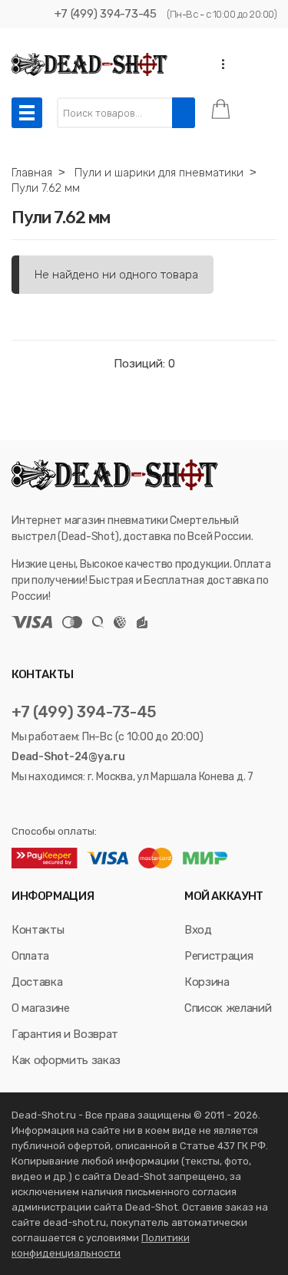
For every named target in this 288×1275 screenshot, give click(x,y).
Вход (198, 930)
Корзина (207, 982)
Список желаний (227, 1008)
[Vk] (19, 804)
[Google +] (77, 804)
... (219, 64)
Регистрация (218, 956)
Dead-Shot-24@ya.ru (68, 756)
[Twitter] (37, 804)
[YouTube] (58, 804)
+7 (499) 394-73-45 (106, 14)
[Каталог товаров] (27, 112)
